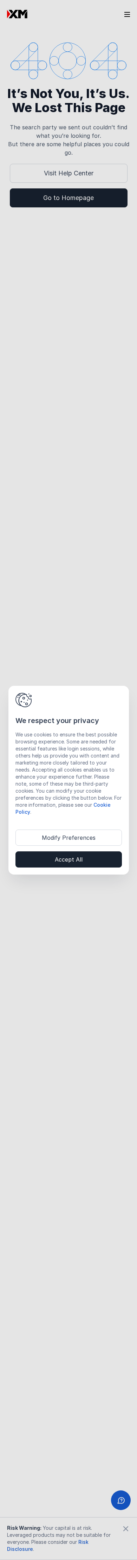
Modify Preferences (69, 837)
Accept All (69, 859)
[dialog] (68, 780)
